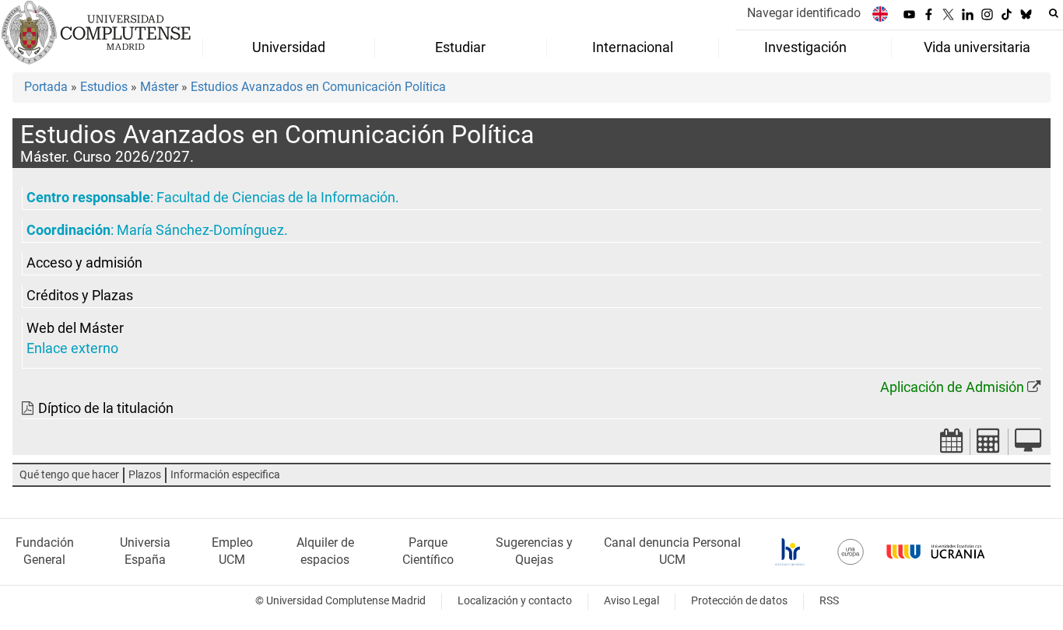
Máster (159, 86)
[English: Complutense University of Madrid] (880, 13)
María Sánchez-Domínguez (200, 230)
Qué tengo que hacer (69, 474)
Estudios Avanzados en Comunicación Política (318, 86)
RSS (829, 600)
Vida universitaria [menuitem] (977, 47)
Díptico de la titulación (106, 408)
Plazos (144, 474)
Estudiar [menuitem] (460, 47)
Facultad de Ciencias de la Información (275, 197)
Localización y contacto (515, 600)
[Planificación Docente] (951, 445)
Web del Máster (75, 328)
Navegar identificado (804, 12)
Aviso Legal (631, 600)
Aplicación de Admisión (952, 387)
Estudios (104, 86)
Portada (46, 86)
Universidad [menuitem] (288, 47)
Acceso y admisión (84, 263)
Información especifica (225, 474)
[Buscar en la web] (1053, 13)
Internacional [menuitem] (632, 47)
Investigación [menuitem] (805, 47)
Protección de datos (739, 600)
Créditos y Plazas (79, 295)
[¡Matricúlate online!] (1028, 445)
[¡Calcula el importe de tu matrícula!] (989, 445)
